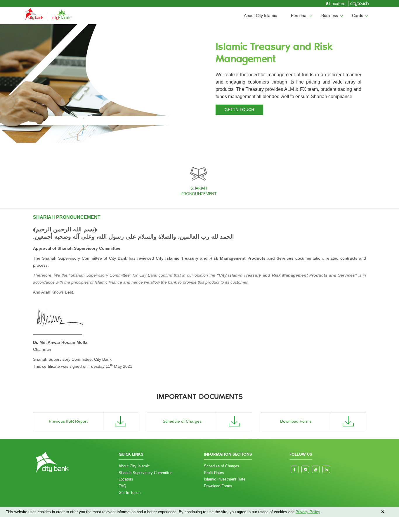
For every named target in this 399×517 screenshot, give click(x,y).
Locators (336, 3)
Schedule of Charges (221, 466)
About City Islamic (260, 15)
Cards (357, 15)
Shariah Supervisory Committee (145, 473)
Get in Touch (239, 109)
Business (329, 15)
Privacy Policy (308, 512)
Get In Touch (129, 492)
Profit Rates (214, 473)
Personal (299, 15)
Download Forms (218, 486)
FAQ (122, 486)
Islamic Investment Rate (224, 479)
